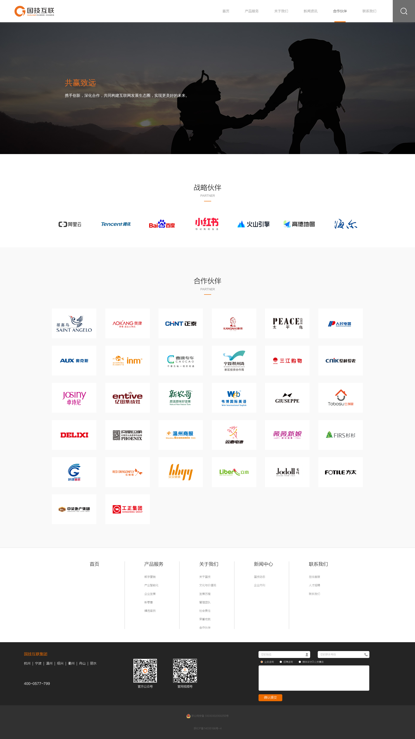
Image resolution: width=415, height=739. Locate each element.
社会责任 (205, 610)
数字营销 (150, 576)
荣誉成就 (205, 619)
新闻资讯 (311, 11)
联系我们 (369, 11)
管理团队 (205, 602)
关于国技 (205, 576)
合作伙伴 (340, 11)
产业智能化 (151, 585)
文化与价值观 (207, 585)
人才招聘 (314, 585)
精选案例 (150, 610)
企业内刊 (259, 585)
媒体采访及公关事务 (313, 662)
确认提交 (270, 697)
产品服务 (252, 11)
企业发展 (150, 594)
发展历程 (205, 594)
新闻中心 (263, 564)
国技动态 (259, 576)
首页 (225, 11)
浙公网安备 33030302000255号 (210, 716)
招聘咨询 (288, 662)
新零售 (148, 602)
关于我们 (281, 11)
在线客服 (314, 576)
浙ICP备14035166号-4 (208, 728)
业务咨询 (269, 662)
